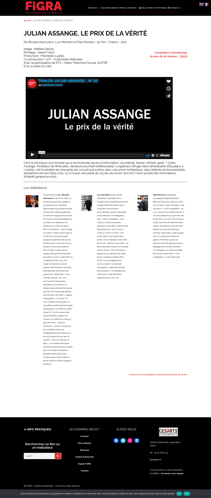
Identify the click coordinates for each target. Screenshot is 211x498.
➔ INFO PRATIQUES (37, 429)
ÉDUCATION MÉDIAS (109, 8)
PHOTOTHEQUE (160, 8)
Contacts (84, 471)
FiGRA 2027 (92, 8)
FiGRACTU (175, 8)
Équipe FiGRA (84, 464)
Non (187, 493)
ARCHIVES (131, 8)
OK (179, 493)
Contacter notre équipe (172, 473)
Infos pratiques (84, 443)
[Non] (207, 493)
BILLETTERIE (147, 8)
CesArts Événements (84, 457)
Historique (84, 450)
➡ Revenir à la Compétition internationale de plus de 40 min (158, 374)
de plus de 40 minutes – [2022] (168, 56)
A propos (84, 436)
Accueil (27, 20)
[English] (201, 4)
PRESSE (122, 8)
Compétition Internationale (171, 52)
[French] (206, 4)
